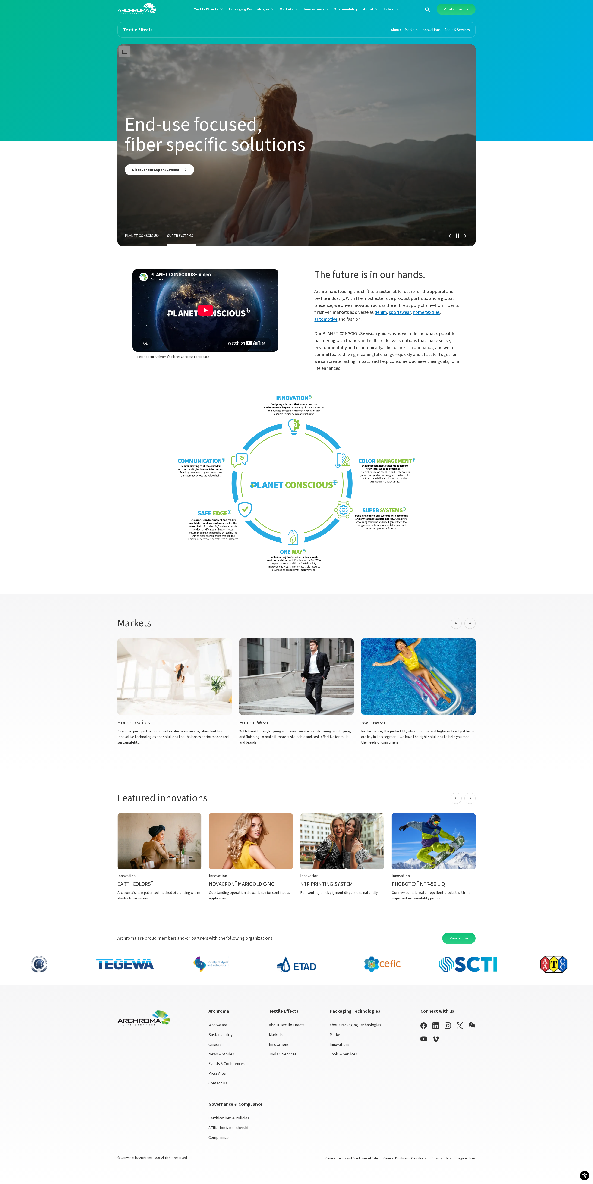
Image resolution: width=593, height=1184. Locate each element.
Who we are (217, 1025)
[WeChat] (472, 1025)
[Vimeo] (435, 1039)
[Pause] (457, 235)
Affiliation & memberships (230, 1128)
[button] (208, 9)
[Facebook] (423, 1025)
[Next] (465, 236)
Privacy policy (441, 1158)
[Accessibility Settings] (584, 1175)
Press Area (217, 1073)
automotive (325, 319)
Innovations (279, 1044)
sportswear (400, 312)
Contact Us (217, 1083)
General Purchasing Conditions (404, 1158)
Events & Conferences (226, 1064)
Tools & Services (282, 1054)
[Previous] (449, 236)
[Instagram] (448, 1025)
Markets (276, 1035)
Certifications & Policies (228, 1118)
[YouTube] (423, 1038)
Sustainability (220, 1035)
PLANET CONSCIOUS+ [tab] (142, 235)
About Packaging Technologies (355, 1025)
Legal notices (466, 1158)
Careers (214, 1044)
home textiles (426, 312)
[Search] (427, 9)
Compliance (218, 1137)
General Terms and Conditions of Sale (351, 1158)
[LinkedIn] (435, 1025)
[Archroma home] (136, 8)
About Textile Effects (286, 1025)
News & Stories (221, 1054)
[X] (460, 1025)
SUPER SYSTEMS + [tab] (181, 235)
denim (381, 312)
